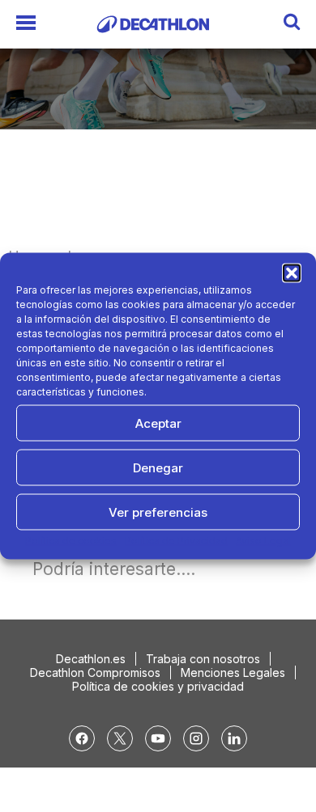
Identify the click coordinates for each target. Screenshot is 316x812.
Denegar (158, 467)
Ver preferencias (158, 511)
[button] (292, 273)
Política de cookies (71, 541)
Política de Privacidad (176, 541)
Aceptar (158, 422)
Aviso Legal (263, 541)
